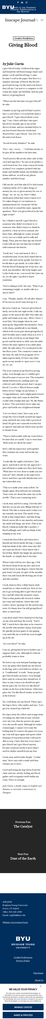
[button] (41, 986)
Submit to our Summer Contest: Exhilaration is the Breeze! (23, 9)
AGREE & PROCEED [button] (23, 1015)
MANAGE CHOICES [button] (23, 1007)
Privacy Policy (23, 961)
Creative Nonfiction (23, 38)
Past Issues (38, 973)
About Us (39, 980)
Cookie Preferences (23, 957)
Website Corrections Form (15, 922)
